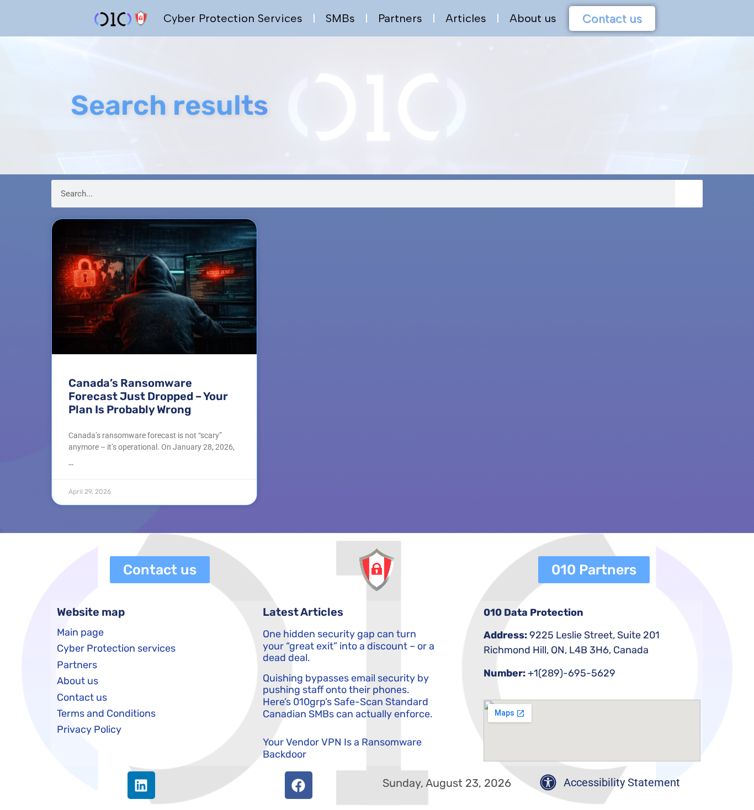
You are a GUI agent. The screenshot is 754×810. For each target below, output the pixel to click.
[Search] (689, 193)
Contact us (82, 697)
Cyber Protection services (116, 648)
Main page (80, 632)
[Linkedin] (141, 785)
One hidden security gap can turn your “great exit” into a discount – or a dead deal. (348, 646)
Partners (400, 18)
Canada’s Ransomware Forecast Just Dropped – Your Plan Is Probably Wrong (148, 396)
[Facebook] (298, 785)
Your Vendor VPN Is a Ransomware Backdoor (342, 748)
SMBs (340, 18)
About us (532, 18)
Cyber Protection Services (232, 18)
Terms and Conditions (106, 713)
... (70, 463)
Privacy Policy (89, 729)
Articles (465, 18)
